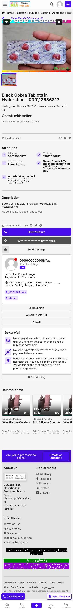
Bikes (61, 582)
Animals (33, 587)
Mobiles (42, 582)
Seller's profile (36, 307)
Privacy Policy (12, 528)
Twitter (44, 488)
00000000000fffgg (35, 260)
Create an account (56, 456)
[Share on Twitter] (70, 138)
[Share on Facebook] (65, 138)
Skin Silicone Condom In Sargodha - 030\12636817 (47, 422)
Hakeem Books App (16, 542)
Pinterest (44, 483)
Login (21, 582)
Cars (52, 582)
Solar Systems (19, 587)
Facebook (44, 478)
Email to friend (12, 138)
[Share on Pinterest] (40, 225)
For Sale (31, 582)
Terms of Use (12, 524)
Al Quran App (12, 533)
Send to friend (12, 225)
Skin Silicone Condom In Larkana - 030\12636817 (16, 422)
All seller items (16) (36, 314)
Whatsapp (45, 474)
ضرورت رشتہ (47, 587)
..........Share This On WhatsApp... (22, 18)
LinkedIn (44, 492)
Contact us (10, 582)
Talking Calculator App (18, 538)
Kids (6, 587)
